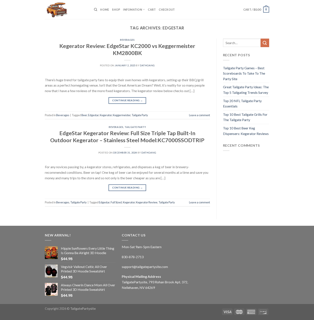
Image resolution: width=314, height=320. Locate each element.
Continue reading (127, 100)
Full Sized (116, 202)
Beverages (127, 39)
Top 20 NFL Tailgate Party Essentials (242, 103)
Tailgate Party (140, 115)
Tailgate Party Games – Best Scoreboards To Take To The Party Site (244, 73)
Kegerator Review (146, 202)
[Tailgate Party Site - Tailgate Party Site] (66, 9)
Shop (116, 9)
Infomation (132, 9)
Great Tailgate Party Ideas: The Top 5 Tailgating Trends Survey (246, 89)
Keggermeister (122, 115)
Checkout (167, 9)
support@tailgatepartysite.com (145, 267)
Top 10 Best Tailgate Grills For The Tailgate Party (245, 117)
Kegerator (106, 115)
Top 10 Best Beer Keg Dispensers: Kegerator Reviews (246, 131)
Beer (84, 115)
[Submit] (265, 43)
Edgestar (93, 115)
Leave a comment (199, 115)
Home (104, 9)
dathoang (147, 65)
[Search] (95, 10)
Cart (152, 9)
